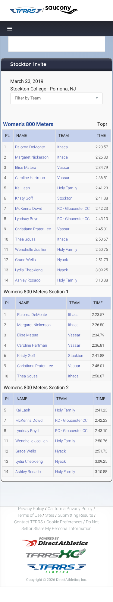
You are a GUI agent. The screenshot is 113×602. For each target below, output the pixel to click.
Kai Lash (22, 188)
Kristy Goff (24, 198)
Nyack (62, 259)
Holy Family (67, 188)
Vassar (63, 167)
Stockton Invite (28, 64)
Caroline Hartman (30, 177)
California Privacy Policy (70, 508)
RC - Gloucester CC (73, 208)
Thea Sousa (25, 239)
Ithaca (62, 147)
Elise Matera (25, 167)
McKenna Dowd (28, 208)
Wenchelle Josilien (31, 249)
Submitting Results (75, 515)
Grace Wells (25, 259)
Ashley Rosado (27, 280)
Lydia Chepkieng (28, 270)
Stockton (64, 198)
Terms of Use (29, 515)
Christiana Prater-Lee (33, 229)
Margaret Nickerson (32, 157)
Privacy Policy (31, 508)
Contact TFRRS (29, 521)
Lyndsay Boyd (26, 218)
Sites (49, 515)
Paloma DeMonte (30, 147)
